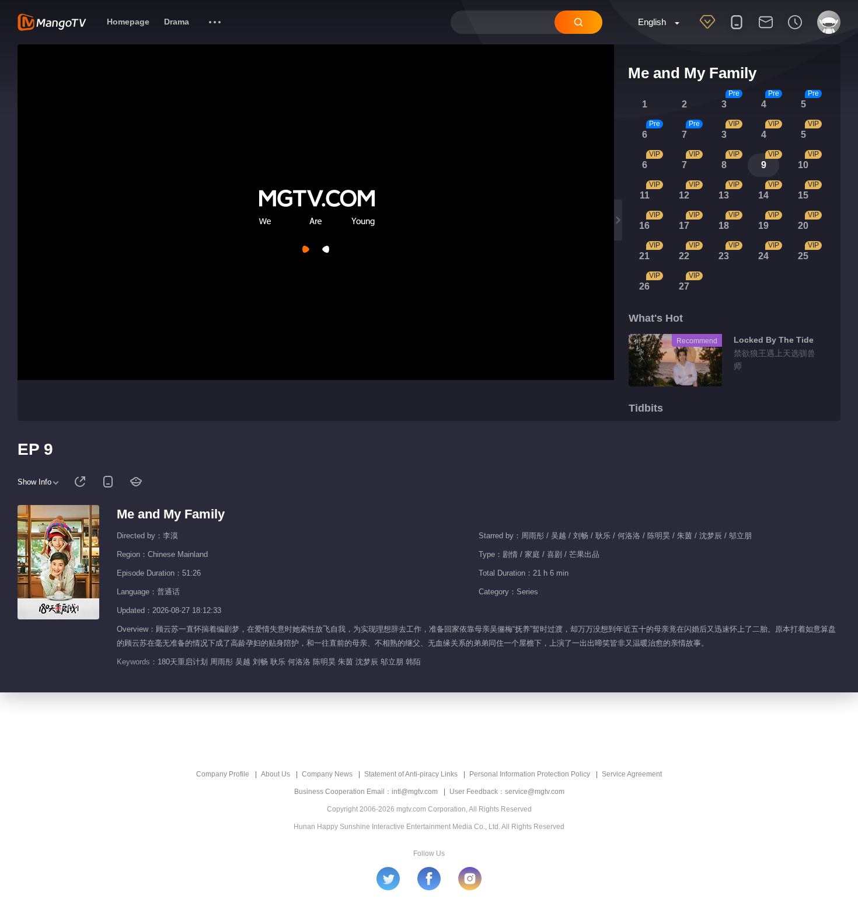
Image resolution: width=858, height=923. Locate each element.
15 (803, 195)
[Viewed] (795, 29)
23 (724, 256)
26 (644, 286)
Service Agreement (632, 774)
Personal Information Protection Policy (529, 774)
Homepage (128, 21)
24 (763, 256)
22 (684, 256)
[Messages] (765, 29)
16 (644, 226)
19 (763, 226)
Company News (327, 774)
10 (803, 165)
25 (803, 256)
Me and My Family (171, 514)
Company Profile (222, 774)
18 (724, 226)
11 (645, 195)
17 (684, 226)
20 (803, 226)
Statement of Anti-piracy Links (411, 774)
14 (763, 195)
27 (684, 286)
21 (644, 256)
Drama (176, 21)
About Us (275, 774)
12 (684, 195)
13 (724, 195)
